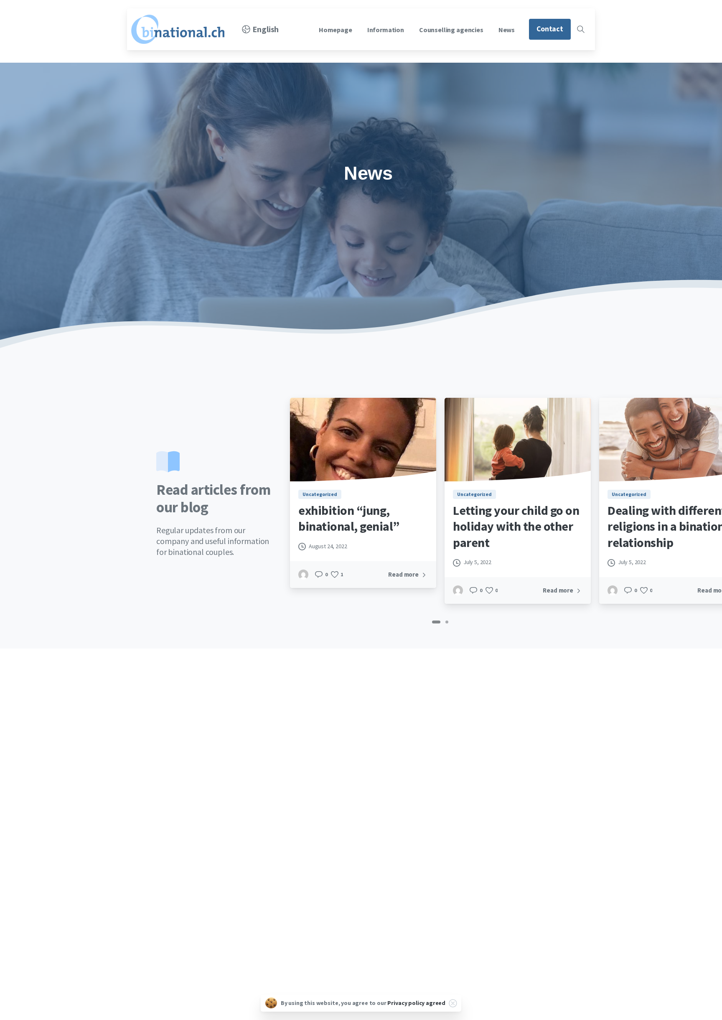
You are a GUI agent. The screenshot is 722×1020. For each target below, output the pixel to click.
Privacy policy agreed (416, 1003)
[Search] (581, 29)
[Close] (453, 1003)
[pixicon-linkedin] (160, 864)
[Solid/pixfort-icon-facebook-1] (140, 864)
